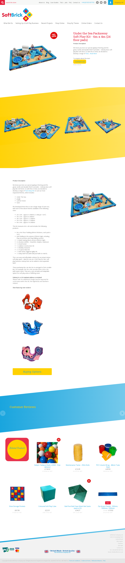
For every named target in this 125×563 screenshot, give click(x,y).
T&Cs (61, 2)
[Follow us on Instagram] (97, 2)
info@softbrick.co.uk (117, 552)
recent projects (47, 23)
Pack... (88, 53)
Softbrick (17, 14)
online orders (86, 23)
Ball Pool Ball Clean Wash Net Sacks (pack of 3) (78, 507)
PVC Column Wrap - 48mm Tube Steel (108, 466)
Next (122, 413)
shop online (59, 23)
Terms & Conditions (74, 561)
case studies (54, 2)
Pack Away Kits (30, 191)
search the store (11, 2)
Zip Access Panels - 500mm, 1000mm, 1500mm (108, 507)
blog (47, 2)
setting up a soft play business (27, 23)
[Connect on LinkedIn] (105, 2)
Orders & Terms (85, 561)
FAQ (70, 2)
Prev (2, 413)
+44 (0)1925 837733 (88, 2)
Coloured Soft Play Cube (47, 506)
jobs (66, 2)
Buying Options (32, 371)
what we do (8, 23)
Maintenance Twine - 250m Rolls (78, 465)
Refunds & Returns (97, 561)
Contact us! (80, 61)
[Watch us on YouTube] (101, 2)
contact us (76, 2)
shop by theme (73, 23)
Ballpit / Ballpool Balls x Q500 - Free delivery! (47, 466)
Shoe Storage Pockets (17, 506)
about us (42, 2)
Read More (93, 53)
